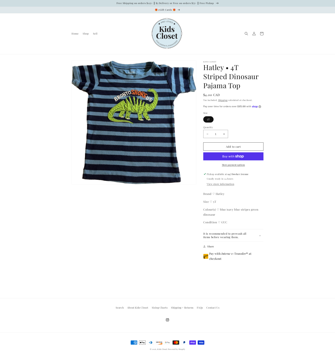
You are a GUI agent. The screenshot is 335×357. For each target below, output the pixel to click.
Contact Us (212, 307)
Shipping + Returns (182, 307)
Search (120, 307)
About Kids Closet (137, 307)
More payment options (233, 164)
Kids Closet (162, 349)
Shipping (223, 100)
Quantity (208, 127)
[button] (246, 33)
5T (208, 119)
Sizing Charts (160, 307)
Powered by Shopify (176, 349)
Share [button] (210, 246)
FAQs (200, 307)
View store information (220, 184)
